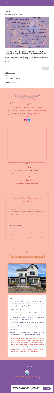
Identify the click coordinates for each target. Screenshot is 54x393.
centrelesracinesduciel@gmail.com (27, 183)
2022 (6, 75)
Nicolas (9, 14)
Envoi (40, 237)
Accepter (47, 388)
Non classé (20, 14)
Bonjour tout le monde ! (12, 78)
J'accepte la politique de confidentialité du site (21, 233)
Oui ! (12, 227)
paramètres (30, 389)
